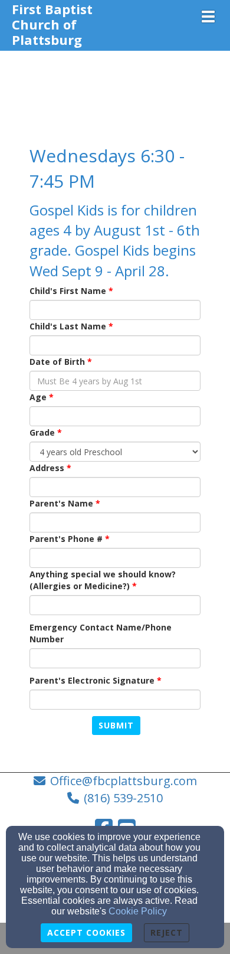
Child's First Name (67, 290)
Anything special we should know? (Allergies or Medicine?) (102, 580)
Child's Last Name (67, 326)
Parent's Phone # (66, 538)
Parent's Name (61, 503)
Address (46, 467)
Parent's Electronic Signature (92, 680)
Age (38, 397)
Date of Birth (57, 361)
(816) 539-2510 (123, 798)
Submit (116, 725)
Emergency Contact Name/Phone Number (100, 633)
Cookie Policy (138, 911)
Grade (42, 432)
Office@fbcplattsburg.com (123, 781)
